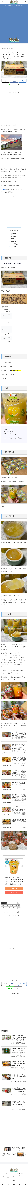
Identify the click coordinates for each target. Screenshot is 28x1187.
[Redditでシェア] (17, 708)
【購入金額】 (14, 236)
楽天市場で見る (14, 892)
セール (20, 907)
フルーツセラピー (6, 910)
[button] (18, 85)
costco (15, 903)
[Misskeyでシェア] (23, 703)
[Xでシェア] (5, 703)
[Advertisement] (14, 22)
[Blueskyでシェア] (17, 703)
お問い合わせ (20, 1173)
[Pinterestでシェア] (11, 712)
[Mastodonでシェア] (11, 703)
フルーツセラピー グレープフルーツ (10, 912)
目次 (11, 230)
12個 (10, 903)
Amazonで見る (14, 888)
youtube (3, 189)
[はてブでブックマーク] (23, 708)
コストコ (5, 903)
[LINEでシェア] (5, 712)
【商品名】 (13, 234)
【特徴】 (12, 239)
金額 (21, 912)
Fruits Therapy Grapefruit (8, 905)
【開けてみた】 (14, 241)
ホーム (7, 1173)
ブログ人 (21, 1176)
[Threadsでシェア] (11, 708)
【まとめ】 (13, 246)
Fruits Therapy (22, 903)
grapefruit (18, 905)
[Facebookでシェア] (5, 708)
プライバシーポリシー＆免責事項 (7, 1177)
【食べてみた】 (14, 244)
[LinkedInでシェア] (17, 712)
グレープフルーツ (6, 907)
